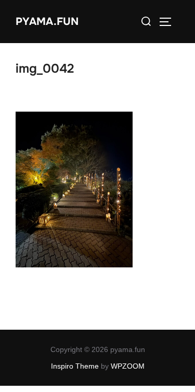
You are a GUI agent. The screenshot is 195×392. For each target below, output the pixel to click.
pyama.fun (47, 21)
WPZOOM (128, 366)
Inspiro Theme (75, 366)
